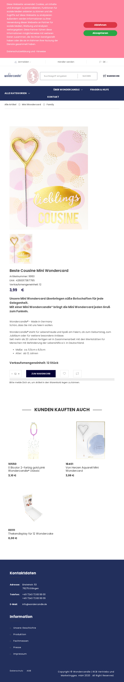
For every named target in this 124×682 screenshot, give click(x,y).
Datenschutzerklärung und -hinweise (26, 51)
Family (50, 104)
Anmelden (23, 61)
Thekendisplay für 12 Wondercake (30, 533)
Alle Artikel (10, 104)
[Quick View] (45, 452)
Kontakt (53, 96)
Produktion (19, 634)
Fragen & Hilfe (99, 89)
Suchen (87, 76)
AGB (29, 671)
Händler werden (66, 61)
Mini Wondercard (31, 104)
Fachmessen (21, 640)
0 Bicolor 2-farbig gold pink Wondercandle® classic (26, 469)
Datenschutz (16, 671)
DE (104, 61)
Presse (17, 647)
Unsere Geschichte (24, 627)
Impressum (20, 653)
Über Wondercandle (66, 89)
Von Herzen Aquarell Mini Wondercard (82, 469)
